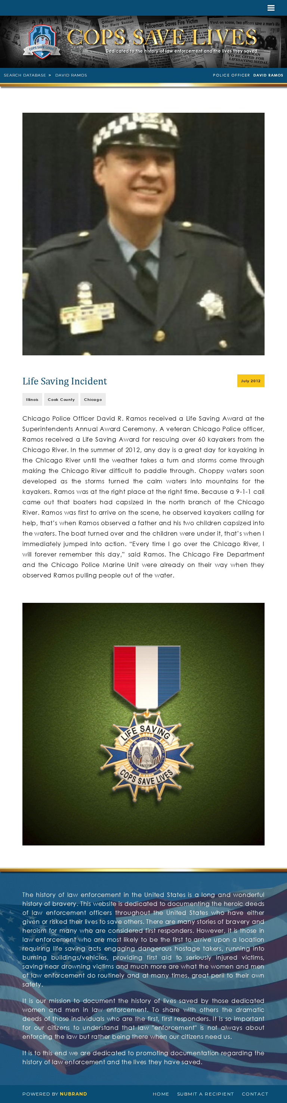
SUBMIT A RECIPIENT (205, 1094)
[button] (271, 8)
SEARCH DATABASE (25, 75)
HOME (161, 1094)
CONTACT (255, 1094)
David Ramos (71, 75)
